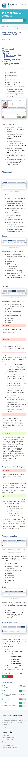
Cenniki (5, 53)
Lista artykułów (8, 699)
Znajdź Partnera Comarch (10, 747)
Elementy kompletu (11, 60)
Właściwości (8, 49)
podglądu (8, 69)
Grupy (5, 62)
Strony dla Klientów (8, 737)
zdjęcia (15, 75)
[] (9, 131)
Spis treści (6, 735)
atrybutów (15, 219)
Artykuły (8, 39)
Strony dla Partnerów (9, 739)
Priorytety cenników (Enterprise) (13, 56)
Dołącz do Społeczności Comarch (12, 727)
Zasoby (5, 51)
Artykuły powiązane (11, 64)
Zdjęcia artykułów (9, 690)
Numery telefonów (8, 745)
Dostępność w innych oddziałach (10, 694)
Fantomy (6, 702)
